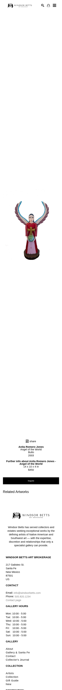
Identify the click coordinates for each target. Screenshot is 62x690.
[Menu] (54, 5)
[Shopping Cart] (48, 5)
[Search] (42, 5)
